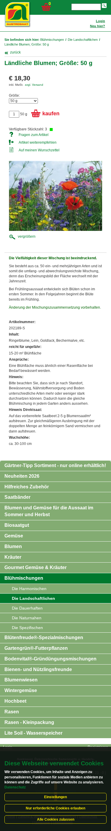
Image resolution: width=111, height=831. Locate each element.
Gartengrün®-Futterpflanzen (36, 648)
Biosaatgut (16, 525)
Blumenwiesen (21, 679)
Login (100, 21)
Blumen (13, 546)
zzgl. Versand (34, 84)
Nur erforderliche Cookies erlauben (55, 808)
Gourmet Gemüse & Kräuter (35, 567)
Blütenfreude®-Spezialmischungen (43, 637)
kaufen (50, 113)
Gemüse (13, 535)
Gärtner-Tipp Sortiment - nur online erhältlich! (55, 465)
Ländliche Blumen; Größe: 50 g (26, 44)
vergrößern (27, 236)
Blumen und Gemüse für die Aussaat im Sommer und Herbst (48, 511)
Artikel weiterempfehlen (38, 142)
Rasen (11, 711)
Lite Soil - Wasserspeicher (33, 733)
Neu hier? (97, 26)
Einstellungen (55, 797)
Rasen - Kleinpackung (29, 722)
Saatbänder (17, 497)
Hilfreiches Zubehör (26, 486)
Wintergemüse (20, 690)
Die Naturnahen (26, 617)
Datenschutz (15, 787)
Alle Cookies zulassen (55, 819)
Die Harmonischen (29, 588)
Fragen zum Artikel (34, 135)
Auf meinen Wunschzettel (39, 150)
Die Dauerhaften (27, 608)
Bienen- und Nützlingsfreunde (38, 669)
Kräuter (12, 557)
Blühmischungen (52, 39)
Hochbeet (15, 701)
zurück (15, 52)
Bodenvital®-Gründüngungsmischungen (50, 658)
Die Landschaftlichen (83, 39)
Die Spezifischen (27, 627)
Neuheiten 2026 (21, 476)
